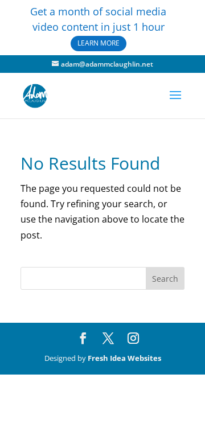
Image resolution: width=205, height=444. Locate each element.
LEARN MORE (98, 43)
